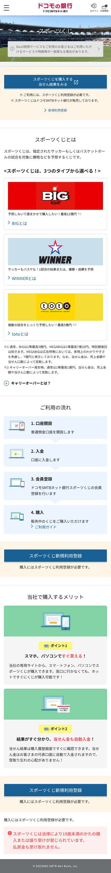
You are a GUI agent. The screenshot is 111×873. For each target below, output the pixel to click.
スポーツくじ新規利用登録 (55, 555)
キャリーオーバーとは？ (31, 383)
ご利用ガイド (46, 526)
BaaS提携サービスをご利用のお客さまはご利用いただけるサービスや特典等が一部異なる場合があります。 (54, 49)
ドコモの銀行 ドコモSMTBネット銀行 (55, 7)
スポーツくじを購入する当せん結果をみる (53, 81)
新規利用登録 (57, 110)
